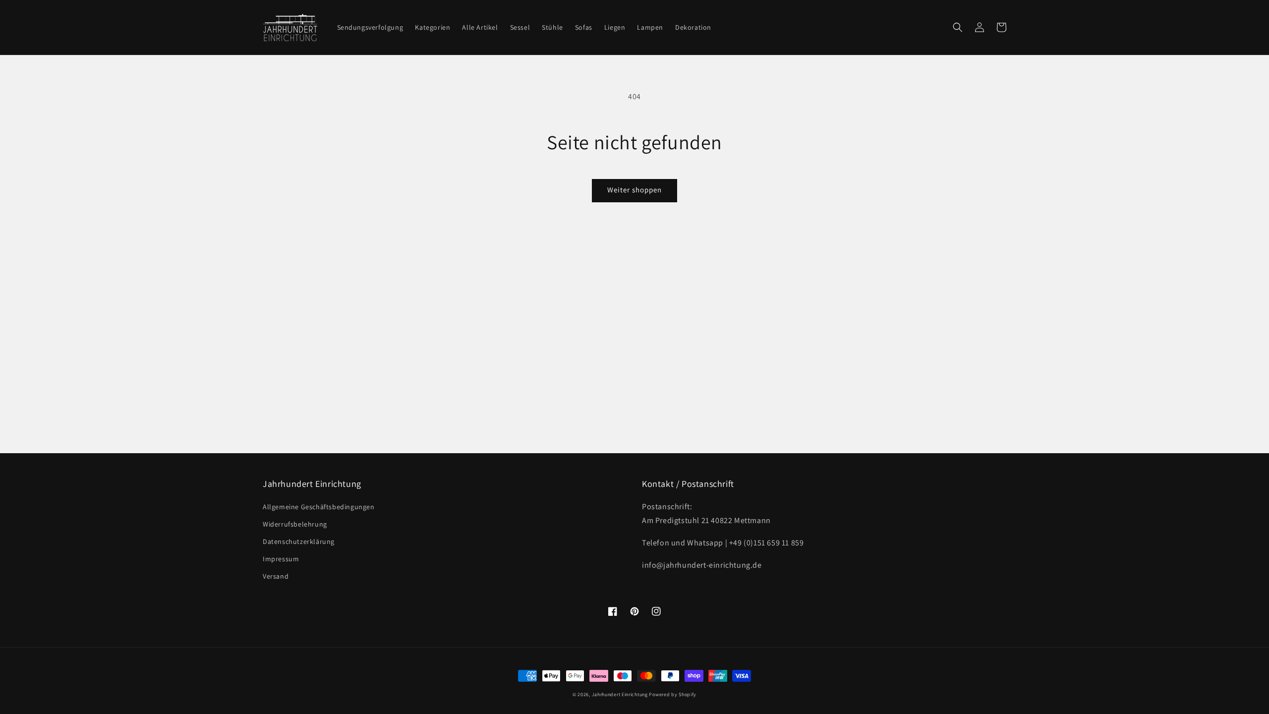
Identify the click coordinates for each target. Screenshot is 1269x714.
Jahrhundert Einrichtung (620, 694)
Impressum (281, 558)
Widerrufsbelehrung (295, 524)
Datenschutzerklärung (299, 541)
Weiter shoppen (634, 189)
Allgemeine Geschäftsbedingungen (319, 506)
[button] (958, 27)
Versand (275, 576)
